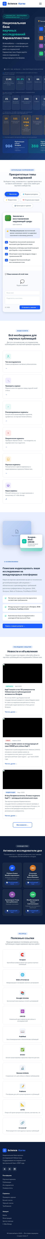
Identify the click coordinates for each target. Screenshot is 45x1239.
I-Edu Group (7, 1224)
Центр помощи (8, 1221)
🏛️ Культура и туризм (22, 206)
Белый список (7, 1200)
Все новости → (22, 825)
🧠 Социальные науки (30, 200)
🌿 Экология (12, 194)
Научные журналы (9, 1179)
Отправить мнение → (30, 307)
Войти (5, 1215)
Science (16, 3)
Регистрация (7, 1218)
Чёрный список (8, 1203)
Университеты (8, 1188)
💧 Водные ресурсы (30, 194)
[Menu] (40, 4)
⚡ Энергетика (11, 200)
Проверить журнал (9, 1197)
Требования (7, 1206)
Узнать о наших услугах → (15, 626)
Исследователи (8, 1185)
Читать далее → (11, 712)
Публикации (7, 1182)
